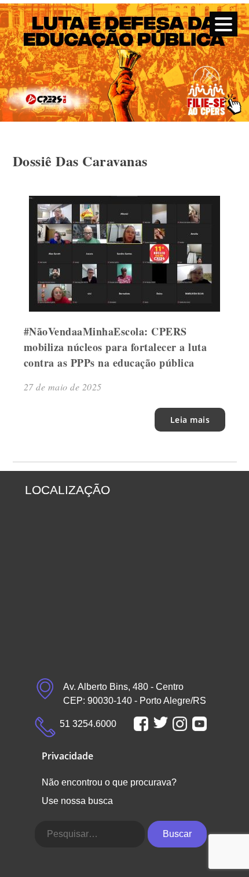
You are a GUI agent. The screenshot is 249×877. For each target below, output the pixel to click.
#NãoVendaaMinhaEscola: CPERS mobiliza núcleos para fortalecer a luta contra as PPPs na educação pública (115, 347)
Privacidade (67, 756)
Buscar (177, 834)
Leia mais (190, 419)
